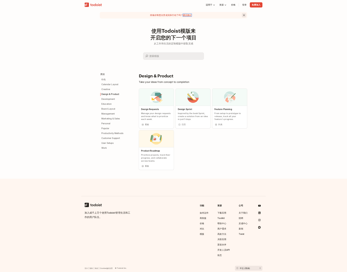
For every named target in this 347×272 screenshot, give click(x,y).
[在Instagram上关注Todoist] (259, 220)
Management (108, 113)
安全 (86, 268)
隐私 (91, 268)
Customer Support (110, 138)
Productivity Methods (112, 133)
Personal (105, 123)
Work (104, 148)
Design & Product (110, 94)
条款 (96, 268)
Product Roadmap (150, 151)
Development (108, 99)
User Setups (107, 143)
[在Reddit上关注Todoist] (259, 227)
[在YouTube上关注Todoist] (259, 206)
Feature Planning (223, 109)
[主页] (93, 5)
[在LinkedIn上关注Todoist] (259, 213)
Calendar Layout (109, 84)
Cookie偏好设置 (106, 268)
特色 (103, 79)
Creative (105, 89)
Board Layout (108, 109)
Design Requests (150, 109)
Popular (105, 128)
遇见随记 (187, 15)
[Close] (244, 15)
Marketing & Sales (110, 118)
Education (106, 104)
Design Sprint (185, 109)
